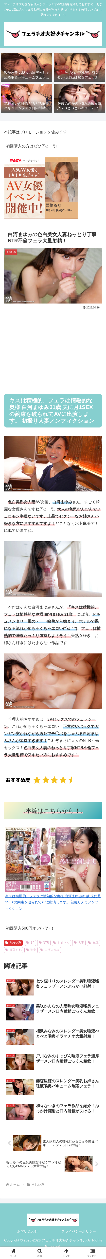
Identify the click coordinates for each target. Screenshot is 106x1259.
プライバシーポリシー (78, 1231)
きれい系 (15, 942)
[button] (95, 853)
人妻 (81, 942)
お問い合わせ (27, 1231)
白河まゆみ (52, 950)
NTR (46, 942)
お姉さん (64, 942)
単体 (96, 942)
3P (33, 942)
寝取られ (16, 950)
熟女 (33, 950)
